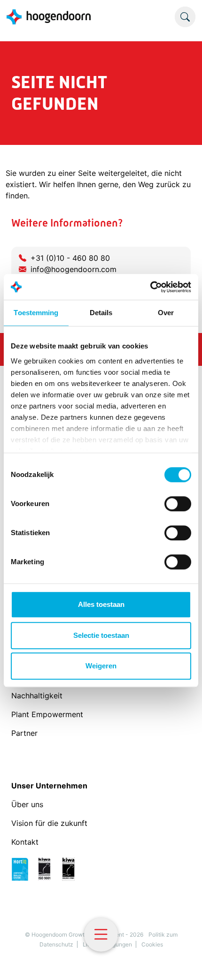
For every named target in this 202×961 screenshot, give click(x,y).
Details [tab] (101, 313)
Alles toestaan (101, 604)
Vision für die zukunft (49, 823)
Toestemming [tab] (36, 313)
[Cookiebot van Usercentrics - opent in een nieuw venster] (150, 287)
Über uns (28, 804)
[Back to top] (183, 942)
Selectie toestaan (101, 635)
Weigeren (101, 666)
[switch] (177, 503)
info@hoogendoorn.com (74, 269)
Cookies (152, 944)
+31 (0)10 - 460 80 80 (70, 258)
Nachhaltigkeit (38, 695)
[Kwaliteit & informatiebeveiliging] (47, 868)
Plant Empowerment (48, 714)
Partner (24, 733)
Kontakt (25, 842)
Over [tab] (166, 313)
